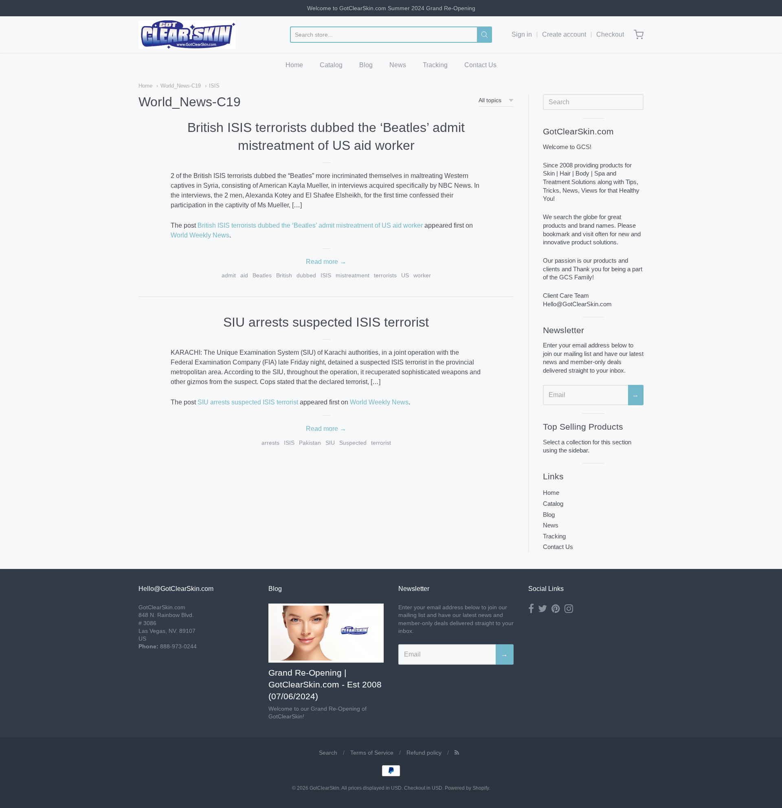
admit (229, 275)
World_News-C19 (180, 86)
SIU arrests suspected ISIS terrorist (326, 322)
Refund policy (424, 752)
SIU (330, 442)
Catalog (331, 64)
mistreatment (352, 275)
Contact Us (480, 64)
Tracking (435, 64)
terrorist (381, 442)
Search (328, 752)
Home (294, 64)
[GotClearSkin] (186, 34)
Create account (564, 34)
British (284, 275)
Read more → (326, 261)
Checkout (610, 34)
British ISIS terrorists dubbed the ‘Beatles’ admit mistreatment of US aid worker (310, 225)
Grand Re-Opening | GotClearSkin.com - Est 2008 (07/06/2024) (325, 684)
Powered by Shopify (467, 788)
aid (244, 275)
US (405, 275)
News (397, 64)
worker (422, 275)
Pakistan (310, 442)
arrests (270, 442)
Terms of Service (371, 752)
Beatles (262, 275)
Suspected (353, 442)
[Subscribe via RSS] (457, 752)
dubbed (306, 275)
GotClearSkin (324, 788)
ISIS (214, 86)
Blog (366, 64)
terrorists (385, 275)
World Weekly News (200, 235)
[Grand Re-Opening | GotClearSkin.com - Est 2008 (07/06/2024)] (326, 633)
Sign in (522, 34)
